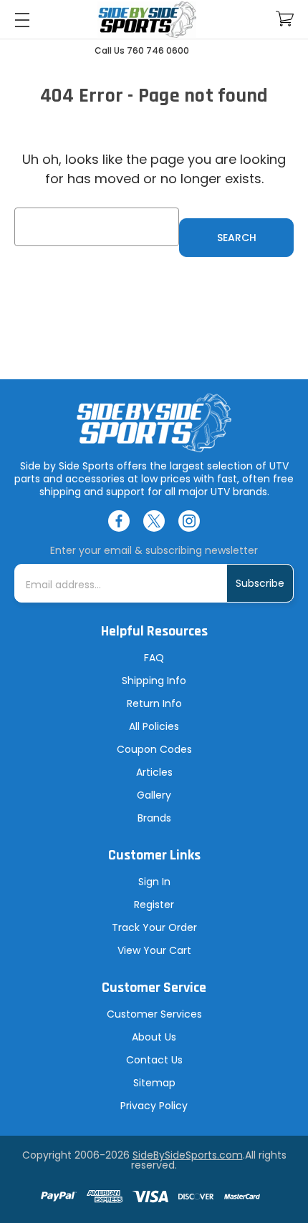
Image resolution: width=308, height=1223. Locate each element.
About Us (154, 1037)
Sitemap (154, 1083)
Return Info (154, 703)
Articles (154, 772)
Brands (154, 818)
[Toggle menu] (22, 19)
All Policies (154, 726)
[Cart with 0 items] (285, 19)
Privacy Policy (154, 1105)
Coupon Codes (154, 749)
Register (154, 904)
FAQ (154, 658)
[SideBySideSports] (147, 19)
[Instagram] (189, 521)
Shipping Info (154, 680)
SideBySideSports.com (188, 1155)
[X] (154, 521)
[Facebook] (119, 521)
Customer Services (154, 1014)
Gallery (154, 795)
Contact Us (154, 1060)
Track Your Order (154, 927)
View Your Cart (154, 950)
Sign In (154, 881)
